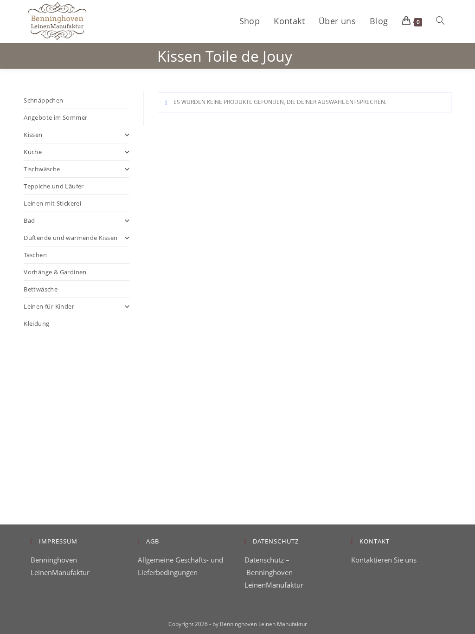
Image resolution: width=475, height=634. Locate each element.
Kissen (33, 134)
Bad (29, 220)
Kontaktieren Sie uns (384, 559)
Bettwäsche (41, 289)
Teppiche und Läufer (54, 186)
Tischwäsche (42, 169)
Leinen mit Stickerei (52, 203)
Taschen (35, 255)
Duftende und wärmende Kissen (70, 237)
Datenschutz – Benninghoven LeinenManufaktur (273, 572)
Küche (33, 152)
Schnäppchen (43, 100)
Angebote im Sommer (55, 117)
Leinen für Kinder (49, 306)
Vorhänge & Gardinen (55, 272)
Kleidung (36, 323)
